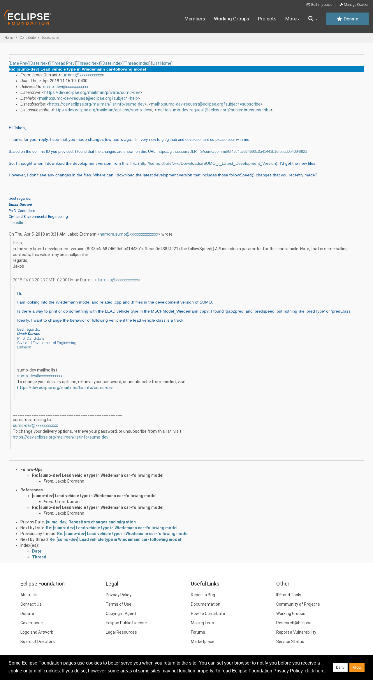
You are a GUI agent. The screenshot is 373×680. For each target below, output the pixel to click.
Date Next (40, 63)
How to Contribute (208, 613)
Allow (357, 667)
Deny (340, 667)
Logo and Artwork (36, 632)
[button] (312, 19)
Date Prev (19, 63)
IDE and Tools (288, 595)
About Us (29, 595)
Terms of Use (118, 604)
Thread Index (137, 63)
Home (8, 38)
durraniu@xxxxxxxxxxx (81, 75)
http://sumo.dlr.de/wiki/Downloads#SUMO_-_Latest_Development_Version (208, 163)
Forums (198, 632)
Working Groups (231, 19)
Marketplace (202, 641)
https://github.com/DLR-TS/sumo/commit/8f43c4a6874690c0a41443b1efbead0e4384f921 (232, 151)
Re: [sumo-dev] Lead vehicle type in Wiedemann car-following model (97, 475)
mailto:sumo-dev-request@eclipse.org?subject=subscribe (206, 104)
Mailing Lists (202, 623)
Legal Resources (121, 632)
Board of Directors (37, 641)
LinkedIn (16, 222)
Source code (50, 38)
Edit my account (323, 5)
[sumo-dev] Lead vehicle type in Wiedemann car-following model (94, 495)
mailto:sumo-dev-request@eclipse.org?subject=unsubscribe (213, 110)
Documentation (205, 604)
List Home (161, 63)
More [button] (291, 19)
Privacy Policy (118, 595)
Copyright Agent (121, 613)
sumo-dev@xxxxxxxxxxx (65, 86)
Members (194, 19)
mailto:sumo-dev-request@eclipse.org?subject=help (88, 98)
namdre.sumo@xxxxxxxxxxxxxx (129, 234)
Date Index (112, 63)
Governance (31, 623)
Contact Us (31, 604)
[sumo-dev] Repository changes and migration (91, 522)
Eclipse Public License (126, 623)
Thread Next (88, 63)
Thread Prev (63, 63)
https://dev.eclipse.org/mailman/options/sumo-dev (101, 110)
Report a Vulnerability (296, 632)
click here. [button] (315, 670)
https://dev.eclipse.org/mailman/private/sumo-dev (92, 92)
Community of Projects (298, 604)
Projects (267, 19)
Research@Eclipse (294, 623)
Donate (350, 19)
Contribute (28, 38)
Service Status (290, 641)
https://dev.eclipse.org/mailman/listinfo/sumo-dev (97, 104)
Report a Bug (203, 595)
